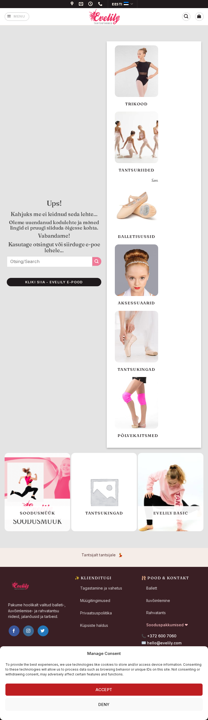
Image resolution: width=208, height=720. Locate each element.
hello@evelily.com (164, 643)
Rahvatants (156, 612)
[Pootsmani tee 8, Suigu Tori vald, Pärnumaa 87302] (73, 4)
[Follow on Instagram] (28, 630)
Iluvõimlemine (158, 600)
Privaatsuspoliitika (96, 613)
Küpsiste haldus (94, 625)
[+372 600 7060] (101, 4)
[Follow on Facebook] (14, 630)
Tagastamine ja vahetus (101, 588)
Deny (104, 704)
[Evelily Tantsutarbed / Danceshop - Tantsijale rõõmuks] (104, 16)
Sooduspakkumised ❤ (167, 625)
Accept (104, 689)
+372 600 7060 (161, 636)
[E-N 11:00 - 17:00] (91, 4)
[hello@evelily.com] (82, 4)
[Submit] (96, 261)
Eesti (117, 4)
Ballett (151, 588)
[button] (17, 16)
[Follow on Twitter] (43, 630)
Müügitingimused (95, 600)
